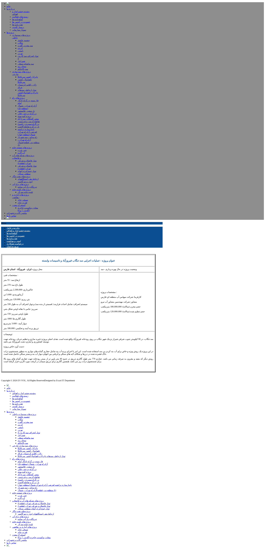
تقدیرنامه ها (12, 238)
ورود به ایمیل (12, 246)
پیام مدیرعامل (13, 228)
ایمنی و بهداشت (14, 241)
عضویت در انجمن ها (16, 236)
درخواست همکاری (15, 244)
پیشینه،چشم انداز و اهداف (18, 230)
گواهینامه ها (12, 233)
